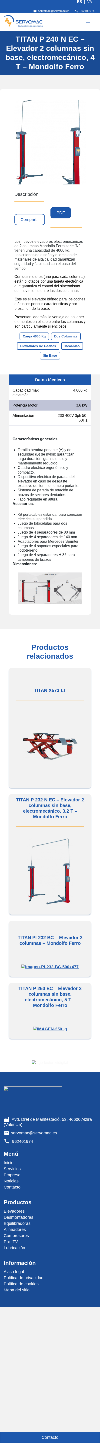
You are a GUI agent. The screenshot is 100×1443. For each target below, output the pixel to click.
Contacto (50, 1437)
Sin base (50, 355)
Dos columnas (65, 336)
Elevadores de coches (38, 346)
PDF (61, 212)
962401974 (87, 11)
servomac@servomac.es (53, 11)
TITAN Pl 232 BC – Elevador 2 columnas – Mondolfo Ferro (50, 940)
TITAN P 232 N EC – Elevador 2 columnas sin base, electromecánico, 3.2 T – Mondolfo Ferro (50, 808)
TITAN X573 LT (50, 690)
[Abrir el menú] (88, 22)
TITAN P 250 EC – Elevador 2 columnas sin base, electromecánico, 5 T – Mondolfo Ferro (50, 997)
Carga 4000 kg (34, 336)
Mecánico (72, 346)
